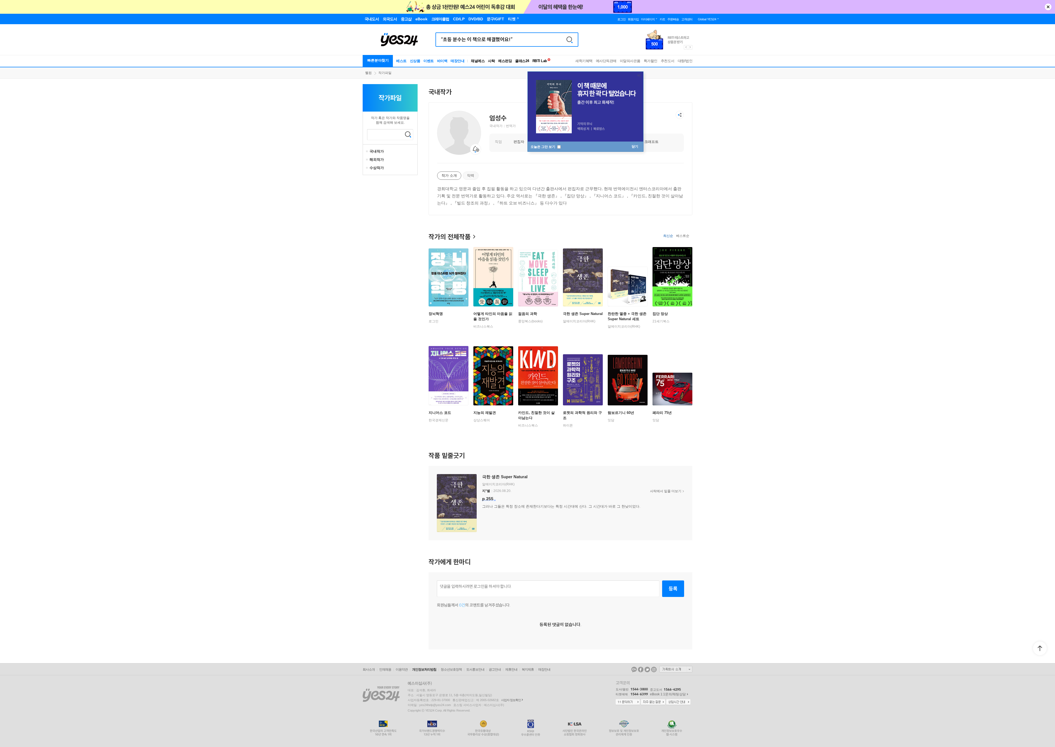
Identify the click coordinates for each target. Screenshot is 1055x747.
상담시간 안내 (678, 702)
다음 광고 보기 (690, 47)
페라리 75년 (662, 413)
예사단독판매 (606, 61)
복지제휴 (528, 669)
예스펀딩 (505, 61)
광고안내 (495, 669)
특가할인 (650, 61)
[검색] (569, 39)
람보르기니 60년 (621, 413)
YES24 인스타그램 (654, 669)
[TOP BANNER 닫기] (1048, 7)
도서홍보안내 (475, 669)
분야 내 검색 (408, 134)
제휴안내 (511, 669)
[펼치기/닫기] (368, 151)
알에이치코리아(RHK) (579, 321)
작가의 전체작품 (450, 237)
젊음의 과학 (527, 314)
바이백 (442, 61)
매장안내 (457, 61)
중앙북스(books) (530, 321)
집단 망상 (660, 314)
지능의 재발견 (484, 413)
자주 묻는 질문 (653, 702)
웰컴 (368, 73)
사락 (491, 61)
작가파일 (385, 73)
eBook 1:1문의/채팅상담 (668, 694)
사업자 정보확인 (511, 700)
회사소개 (369, 669)
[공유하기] (680, 115)
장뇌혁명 (436, 314)
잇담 (611, 420)
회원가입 (633, 19)
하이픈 (568, 425)
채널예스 (478, 61)
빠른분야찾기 (378, 60)
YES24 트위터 (647, 669)
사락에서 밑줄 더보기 (665, 491)
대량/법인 (685, 61)
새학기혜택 (584, 61)
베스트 (401, 61)
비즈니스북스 (483, 326)
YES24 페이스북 (640, 669)
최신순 (668, 236)
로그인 (433, 321)
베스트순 (682, 236)
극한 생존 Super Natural (583, 314)
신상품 (415, 61)
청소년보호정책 (451, 669)
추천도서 (667, 61)
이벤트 (428, 61)
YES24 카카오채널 (634, 669)
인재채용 (385, 669)
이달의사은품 (630, 61)
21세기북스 (661, 321)
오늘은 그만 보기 (543, 147)
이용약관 (402, 669)
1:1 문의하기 (628, 702)
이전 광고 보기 (685, 47)
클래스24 (522, 61)
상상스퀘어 (481, 420)
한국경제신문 (438, 420)
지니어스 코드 (440, 413)
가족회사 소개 (675, 669)
